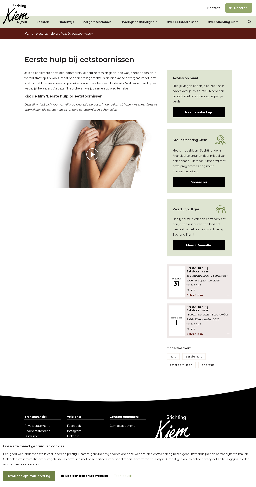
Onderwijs (66, 22)
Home (28, 33)
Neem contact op (198, 112)
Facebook (74, 426)
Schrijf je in (195, 295)
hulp (173, 356)
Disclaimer (31, 436)
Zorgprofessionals (97, 22)
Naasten (42, 22)
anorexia (208, 365)
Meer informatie (198, 245)
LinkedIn (73, 436)
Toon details (123, 476)
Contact (213, 8)
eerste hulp (194, 356)
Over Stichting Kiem (223, 22)
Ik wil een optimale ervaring (29, 476)
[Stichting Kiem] (16, 14)
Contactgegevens (122, 426)
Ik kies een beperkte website (84, 476)
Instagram (74, 431)
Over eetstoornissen (182, 22)
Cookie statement (37, 431)
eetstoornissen (181, 365)
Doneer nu (198, 182)
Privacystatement (37, 426)
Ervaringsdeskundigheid (138, 22)
